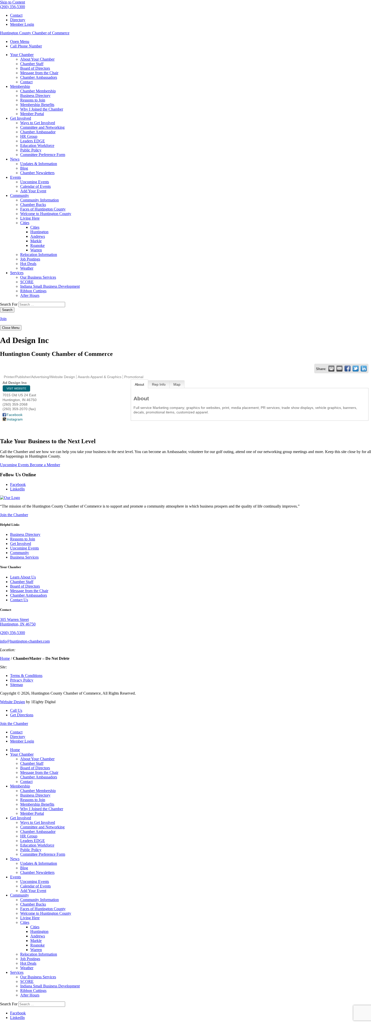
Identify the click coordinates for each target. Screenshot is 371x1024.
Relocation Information (38, 254)
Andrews (37, 236)
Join (3, 319)
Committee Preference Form (42, 154)
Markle (36, 241)
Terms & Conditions (26, 675)
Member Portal (32, 114)
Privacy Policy (21, 680)
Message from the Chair (39, 73)
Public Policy (30, 150)
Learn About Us (23, 577)
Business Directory (35, 95)
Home (5, 658)
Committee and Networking (42, 127)
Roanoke (37, 245)
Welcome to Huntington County (45, 214)
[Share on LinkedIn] (364, 368)
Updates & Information (38, 164)
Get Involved (20, 118)
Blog (24, 168)
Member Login (22, 24)
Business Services (24, 557)
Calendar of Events (35, 186)
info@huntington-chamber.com (25, 641)
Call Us (16, 710)
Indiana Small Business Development (50, 286)
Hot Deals (28, 263)
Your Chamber (22, 54)
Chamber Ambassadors (38, 77)
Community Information (39, 200)
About (139, 384)
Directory (17, 20)
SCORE (27, 282)
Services (16, 273)
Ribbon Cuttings (33, 291)
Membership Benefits (37, 104)
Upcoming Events (34, 182)
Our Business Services (38, 277)
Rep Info (159, 384)
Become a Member (45, 465)
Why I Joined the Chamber (41, 109)
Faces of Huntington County (43, 209)
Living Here (30, 218)
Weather (26, 268)
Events (15, 177)
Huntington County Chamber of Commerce (34, 33)
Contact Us (19, 600)
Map (176, 384)
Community (19, 195)
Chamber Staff (31, 64)
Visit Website (16, 388)
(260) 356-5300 (12, 633)
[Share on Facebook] (347, 368)
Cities (24, 223)
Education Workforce (37, 145)
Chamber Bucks (33, 204)
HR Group (28, 136)
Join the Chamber (14, 515)
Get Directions (21, 715)
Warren (36, 250)
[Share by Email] (339, 368)
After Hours (29, 295)
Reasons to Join (32, 100)
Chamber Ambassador (38, 132)
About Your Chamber (37, 59)
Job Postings (30, 259)
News (14, 159)
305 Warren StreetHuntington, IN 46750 (18, 621)
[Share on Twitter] (356, 368)
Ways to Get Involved (37, 123)
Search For (8, 304)
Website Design (12, 702)
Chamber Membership (38, 91)
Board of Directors (35, 68)
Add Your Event (33, 191)
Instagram (15, 419)
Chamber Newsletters (37, 173)
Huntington (39, 232)
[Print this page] (331, 368)
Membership (20, 86)
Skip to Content (12, 2)
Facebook (14, 415)
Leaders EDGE (32, 141)
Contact (16, 15)
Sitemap (16, 684)
